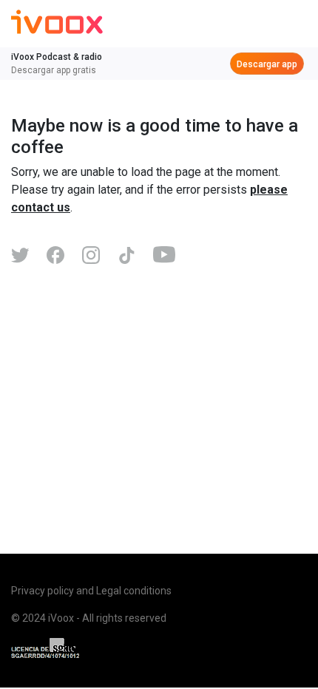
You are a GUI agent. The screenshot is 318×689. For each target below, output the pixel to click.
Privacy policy (42, 591)
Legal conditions (134, 591)
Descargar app (267, 64)
